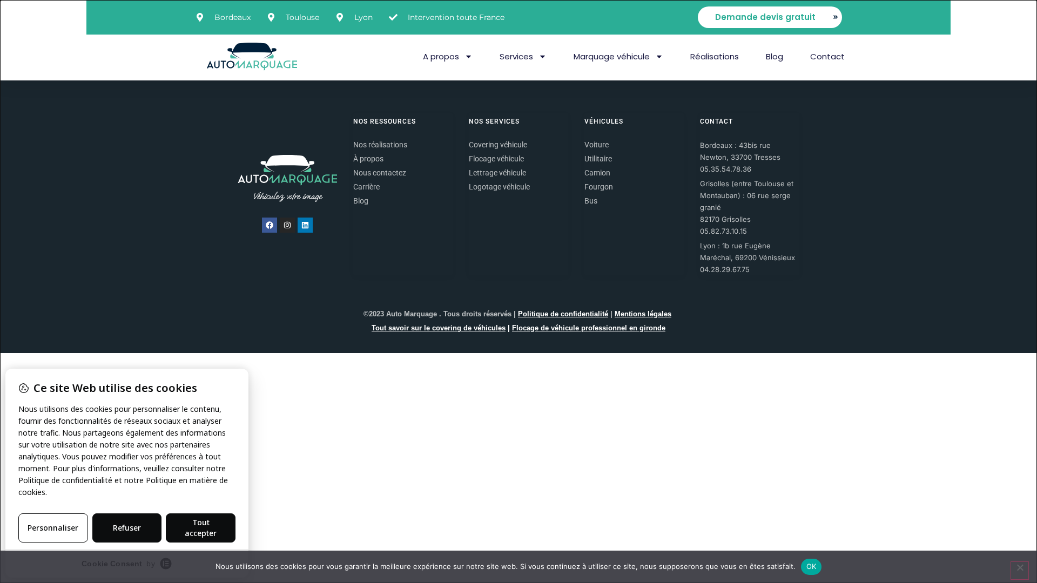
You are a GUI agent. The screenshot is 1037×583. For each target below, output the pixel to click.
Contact (827, 56)
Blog (774, 56)
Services (516, 56)
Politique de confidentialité (563, 314)
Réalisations (714, 56)
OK (811, 566)
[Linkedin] (305, 225)
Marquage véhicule (612, 56)
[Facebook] (269, 225)
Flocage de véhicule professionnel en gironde (588, 328)
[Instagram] (287, 225)
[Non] (1020, 570)
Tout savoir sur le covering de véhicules (439, 328)
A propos (441, 56)
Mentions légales (643, 314)
